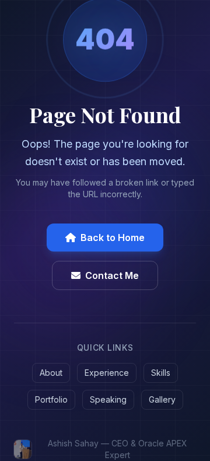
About (51, 373)
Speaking (108, 399)
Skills (160, 373)
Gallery (162, 399)
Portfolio (51, 399)
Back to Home (112, 237)
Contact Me (112, 275)
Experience (107, 373)
